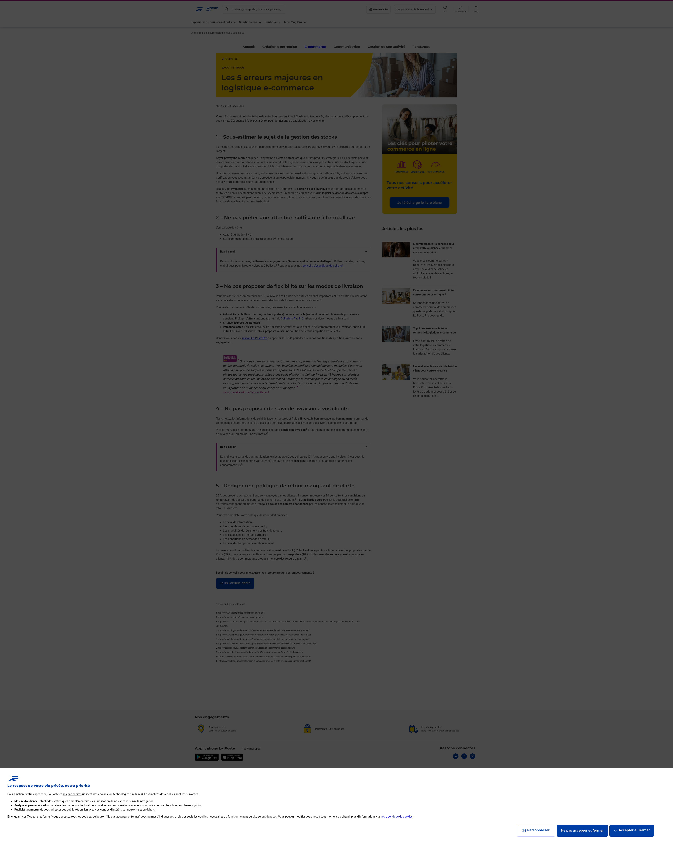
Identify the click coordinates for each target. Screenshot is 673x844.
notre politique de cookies (396, 816)
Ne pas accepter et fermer (582, 830)
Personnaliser (538, 830)
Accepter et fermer (634, 830)
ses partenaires (72, 794)
